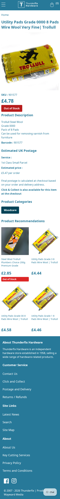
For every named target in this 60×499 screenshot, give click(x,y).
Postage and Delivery (17, 389)
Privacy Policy (12, 463)
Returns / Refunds (15, 397)
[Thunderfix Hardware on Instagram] (14, 480)
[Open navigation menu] (3, 3)
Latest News (11, 414)
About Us (9, 447)
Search (7, 422)
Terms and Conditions (17, 471)
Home (5, 15)
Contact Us (10, 374)
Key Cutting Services (16, 455)
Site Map (8, 430)
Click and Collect (14, 381)
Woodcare (10, 210)
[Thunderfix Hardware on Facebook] (6, 480)
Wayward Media (13, 494)
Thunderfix (27, 490)
